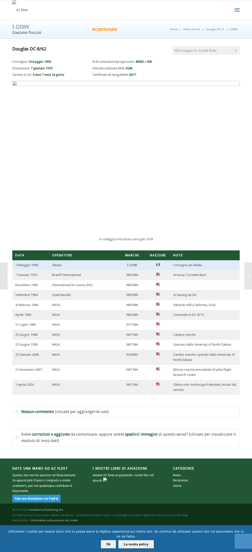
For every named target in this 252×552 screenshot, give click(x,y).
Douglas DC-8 (215, 29)
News (177, 475)
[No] (245, 538)
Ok (108, 544)
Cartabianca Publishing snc (46, 509)
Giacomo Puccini (26, 32)
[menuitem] (237, 10)
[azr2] (20, 10)
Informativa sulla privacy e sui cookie (54, 520)
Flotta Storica (191, 29)
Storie (177, 486)
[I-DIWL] (248, 276)
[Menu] (237, 10)
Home (174, 29)
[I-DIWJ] (4, 276)
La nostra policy (136, 544)
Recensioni (180, 480)
